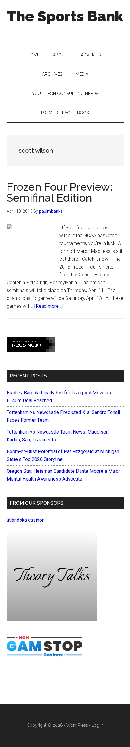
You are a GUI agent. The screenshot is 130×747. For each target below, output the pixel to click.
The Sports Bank (65, 16)
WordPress (77, 725)
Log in (97, 725)
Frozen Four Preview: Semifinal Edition (59, 192)
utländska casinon (25, 520)
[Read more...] (48, 306)
